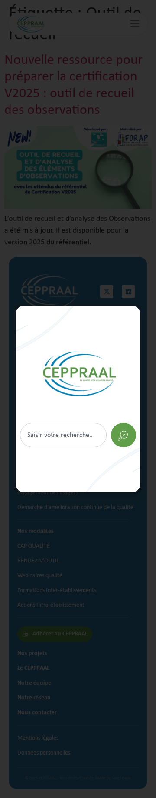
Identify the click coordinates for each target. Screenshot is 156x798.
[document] (78, 399)
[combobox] (63, 435)
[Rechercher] (78, 399)
